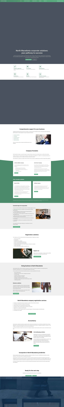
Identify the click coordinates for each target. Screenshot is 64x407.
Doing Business (41, 68)
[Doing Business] (40, 66)
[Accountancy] (15, 74)
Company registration (17, 68)
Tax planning (15, 136)
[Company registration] (15, 66)
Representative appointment (17, 209)
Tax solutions (28, 68)
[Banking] (27, 74)
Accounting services (16, 137)
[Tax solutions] (27, 66)
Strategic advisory (16, 138)
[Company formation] (40, 74)
